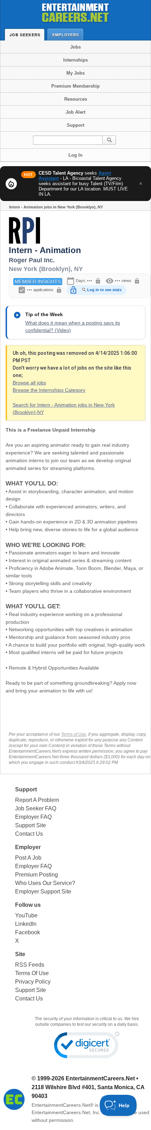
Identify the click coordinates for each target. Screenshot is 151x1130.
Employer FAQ (33, 817)
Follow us (28, 905)
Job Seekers (24, 34)
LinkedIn (26, 924)
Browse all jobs (29, 382)
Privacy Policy (33, 982)
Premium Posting (36, 875)
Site (20, 954)
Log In (75, 155)
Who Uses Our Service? (45, 883)
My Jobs (75, 73)
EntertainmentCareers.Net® (62, 1105)
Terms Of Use (32, 973)
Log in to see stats (104, 290)
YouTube (26, 915)
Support (75, 125)
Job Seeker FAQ (35, 808)
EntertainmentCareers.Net (100, 1078)
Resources (75, 99)
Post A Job (28, 858)
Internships (75, 60)
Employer (28, 847)
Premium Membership (75, 86)
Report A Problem (37, 800)
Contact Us (29, 834)
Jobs (75, 47)
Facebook (27, 932)
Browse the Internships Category (49, 390)
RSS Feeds (29, 965)
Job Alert (75, 112)
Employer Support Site (43, 891)
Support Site (30, 825)
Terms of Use (73, 734)
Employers (65, 34)
